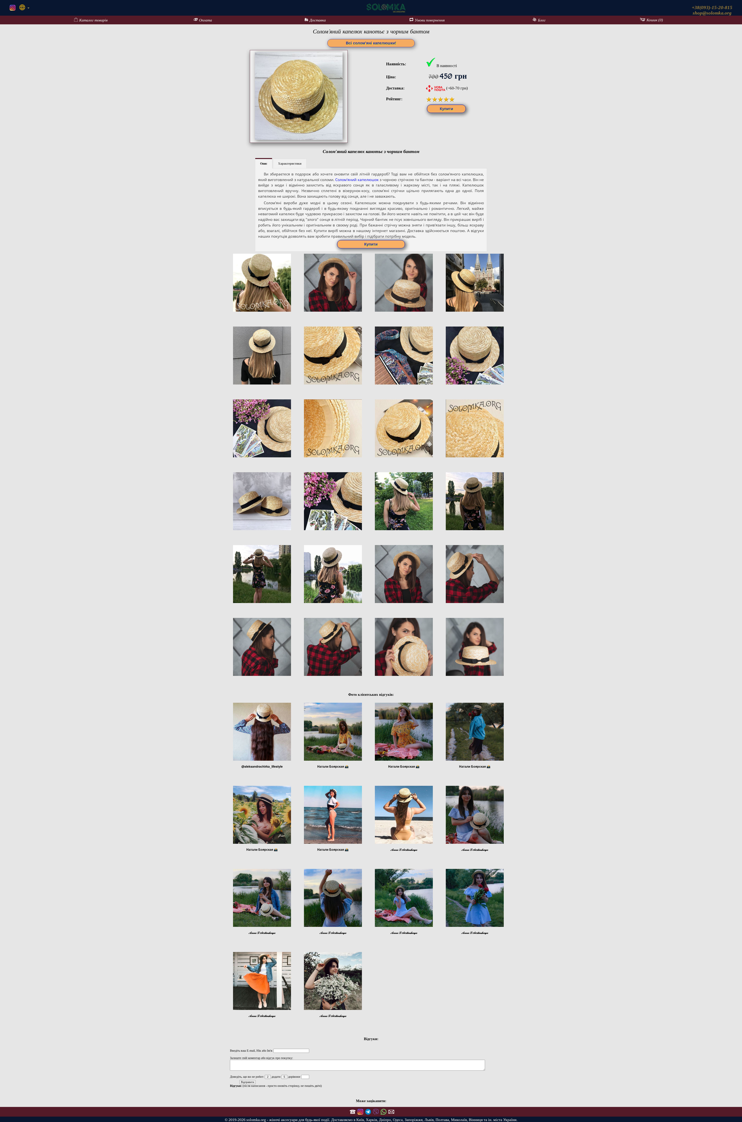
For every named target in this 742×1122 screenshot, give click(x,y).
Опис (263, 163)
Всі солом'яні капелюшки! (371, 43)
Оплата (205, 20)
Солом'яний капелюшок (357, 179)
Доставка (318, 20)
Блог (541, 20)
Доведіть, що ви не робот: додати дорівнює (265, 1076)
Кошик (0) (655, 20)
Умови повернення (430, 20)
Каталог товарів (93, 20)
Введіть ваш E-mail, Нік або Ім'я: (251, 1050)
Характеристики (289, 163)
